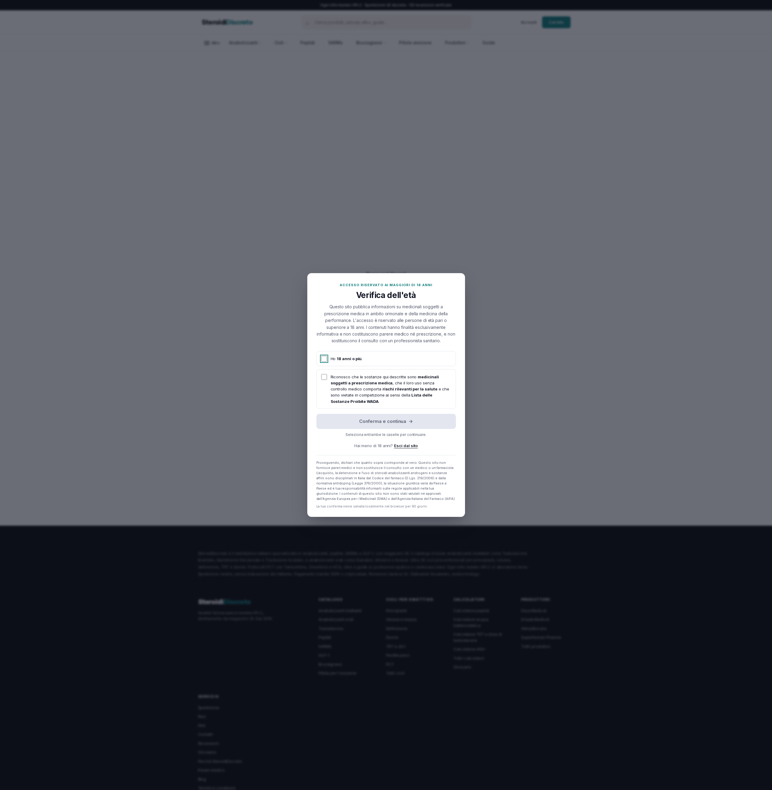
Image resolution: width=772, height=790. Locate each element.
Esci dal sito (406, 445)
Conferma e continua (386, 421)
